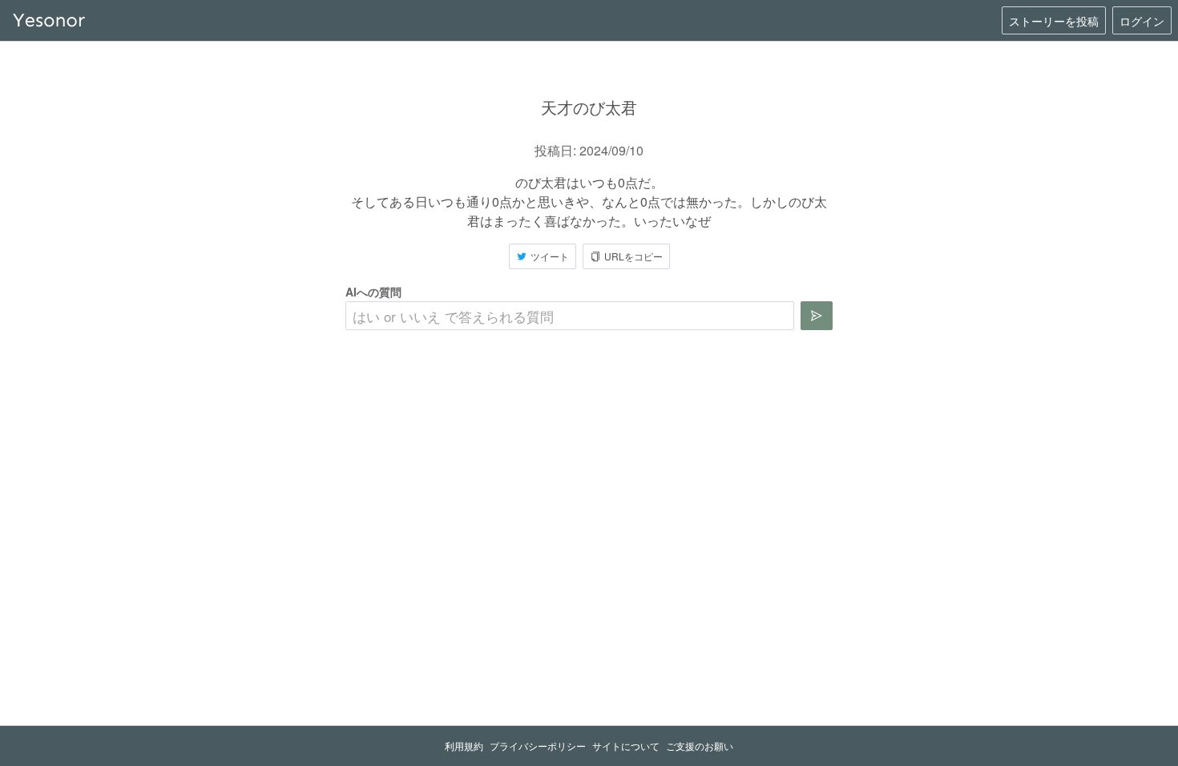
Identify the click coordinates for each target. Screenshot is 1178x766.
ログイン (1142, 21)
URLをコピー (633, 256)
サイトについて (626, 745)
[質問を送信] (817, 315)
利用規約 (464, 745)
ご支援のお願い (699, 745)
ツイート (550, 256)
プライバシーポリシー (538, 745)
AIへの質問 (373, 292)
